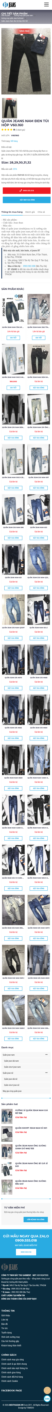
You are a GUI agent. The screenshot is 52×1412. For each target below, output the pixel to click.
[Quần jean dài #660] (38, 709)
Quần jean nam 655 (38, 527)
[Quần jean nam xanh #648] (13, 810)
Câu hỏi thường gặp (10, 1341)
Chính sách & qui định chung (14, 1364)
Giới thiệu (5, 1315)
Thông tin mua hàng (12, 212)
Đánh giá (30, 212)
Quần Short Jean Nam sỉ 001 (31, 1128)
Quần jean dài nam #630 (38, 978)
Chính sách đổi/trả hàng (12, 1376)
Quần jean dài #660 (38, 728)
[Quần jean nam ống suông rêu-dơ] (6, 1187)
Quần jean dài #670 (13, 678)
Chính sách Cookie (9, 1381)
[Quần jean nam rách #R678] (38, 860)
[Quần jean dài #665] (13, 709)
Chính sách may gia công (12, 1359)
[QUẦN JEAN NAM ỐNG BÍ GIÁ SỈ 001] (13, 309)
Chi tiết (13, 338)
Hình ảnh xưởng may (10, 1337)
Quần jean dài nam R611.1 (13, 978)
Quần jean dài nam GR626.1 (39, 1028)
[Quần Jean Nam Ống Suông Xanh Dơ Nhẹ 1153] (6, 1151)
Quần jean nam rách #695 (13, 377)
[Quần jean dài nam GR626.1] (38, 1010)
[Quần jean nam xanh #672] (38, 760)
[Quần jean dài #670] (13, 660)
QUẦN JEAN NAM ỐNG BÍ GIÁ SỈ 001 (16, 327)
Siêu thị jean (5, 15)
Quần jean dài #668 (38, 678)
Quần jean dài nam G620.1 (13, 1028)
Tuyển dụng (6, 1332)
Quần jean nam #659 (13, 778)
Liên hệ (4, 1319)
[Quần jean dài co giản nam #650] (13, 860)
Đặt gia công (38, 388)
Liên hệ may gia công (35, 1219)
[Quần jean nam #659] (13, 760)
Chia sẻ (41, 212)
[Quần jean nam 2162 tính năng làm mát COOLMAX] (38, 309)
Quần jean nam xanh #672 (39, 778)
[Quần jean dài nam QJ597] (13, 609)
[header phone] (47, 1390)
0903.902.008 (29, 266)
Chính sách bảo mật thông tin (14, 1368)
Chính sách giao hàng (11, 1372)
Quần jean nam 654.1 (39, 628)
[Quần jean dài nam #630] (38, 960)
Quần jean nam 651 (13, 578)
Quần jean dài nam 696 (13, 527)
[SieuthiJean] (9, 5)
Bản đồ (4, 1324)
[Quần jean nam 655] (38, 509)
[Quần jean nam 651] (13, 559)
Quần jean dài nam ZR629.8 (14, 928)
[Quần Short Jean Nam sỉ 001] (6, 1134)
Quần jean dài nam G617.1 (39, 928)
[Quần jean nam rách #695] (13, 359)
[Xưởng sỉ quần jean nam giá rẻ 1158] (6, 1116)
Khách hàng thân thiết (11, 1345)
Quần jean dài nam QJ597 (13, 628)
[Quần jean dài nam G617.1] (38, 910)
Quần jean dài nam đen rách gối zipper (20, 427)
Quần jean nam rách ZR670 (14, 477)
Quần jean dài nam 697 (38, 477)
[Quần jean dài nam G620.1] (13, 1010)
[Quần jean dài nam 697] (38, 459)
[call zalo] (47, 1398)
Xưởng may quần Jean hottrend (12, 18)
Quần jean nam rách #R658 (39, 828)
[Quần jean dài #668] (38, 660)
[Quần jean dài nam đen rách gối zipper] (13, 409)
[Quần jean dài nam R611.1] (13, 960)
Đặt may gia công (27, 200)
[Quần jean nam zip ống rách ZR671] (38, 409)
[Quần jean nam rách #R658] (38, 810)
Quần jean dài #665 (13, 728)
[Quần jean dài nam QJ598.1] (38, 559)
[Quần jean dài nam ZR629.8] (13, 910)
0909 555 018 (26, 1252)
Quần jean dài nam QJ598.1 (39, 578)
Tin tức (4, 1328)
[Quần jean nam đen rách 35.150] (38, 359)
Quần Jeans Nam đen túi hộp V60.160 (14, 21)
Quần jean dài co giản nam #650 (16, 878)
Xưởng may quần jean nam (23, 15)
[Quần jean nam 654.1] (38, 609)
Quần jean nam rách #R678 (39, 878)
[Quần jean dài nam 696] (13, 509)
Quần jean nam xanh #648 (14, 828)
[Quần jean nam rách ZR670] (13, 459)
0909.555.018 (28, 191)
